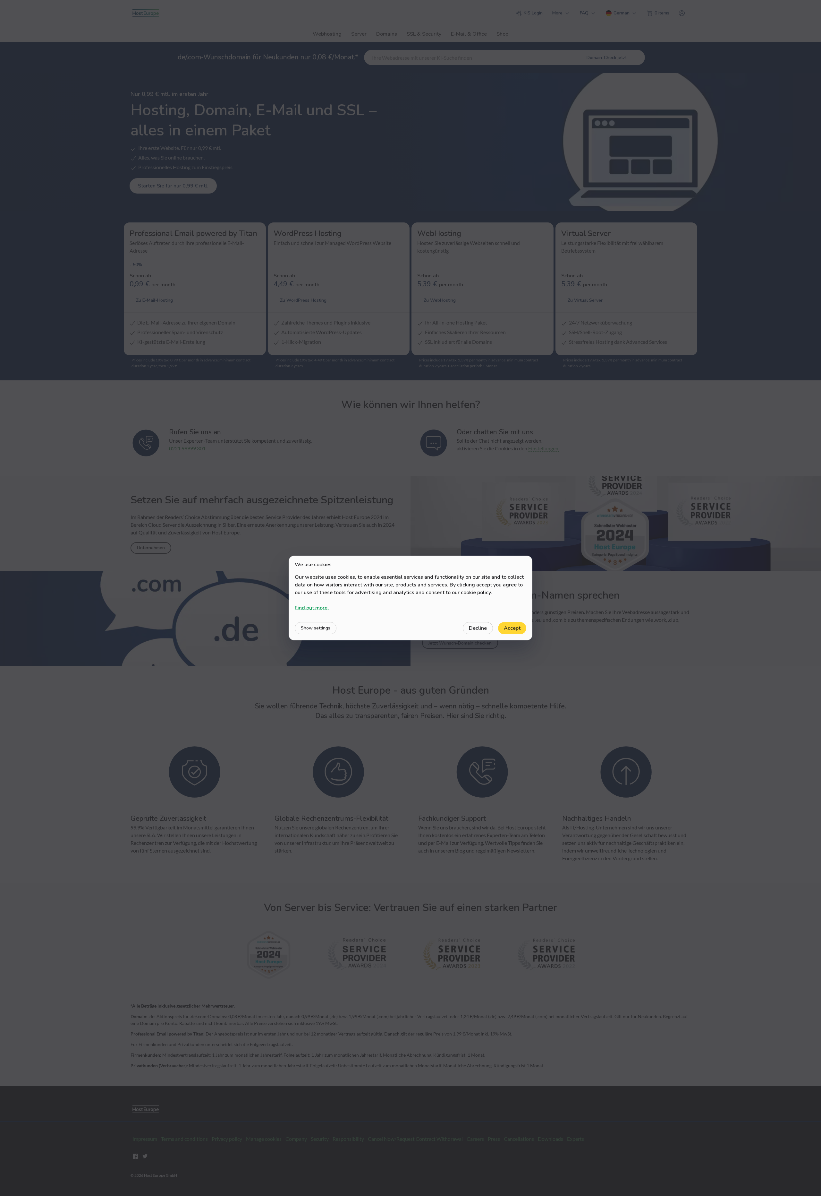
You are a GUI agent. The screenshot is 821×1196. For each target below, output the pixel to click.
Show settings (315, 628)
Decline (478, 628)
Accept (512, 628)
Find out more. (312, 607)
